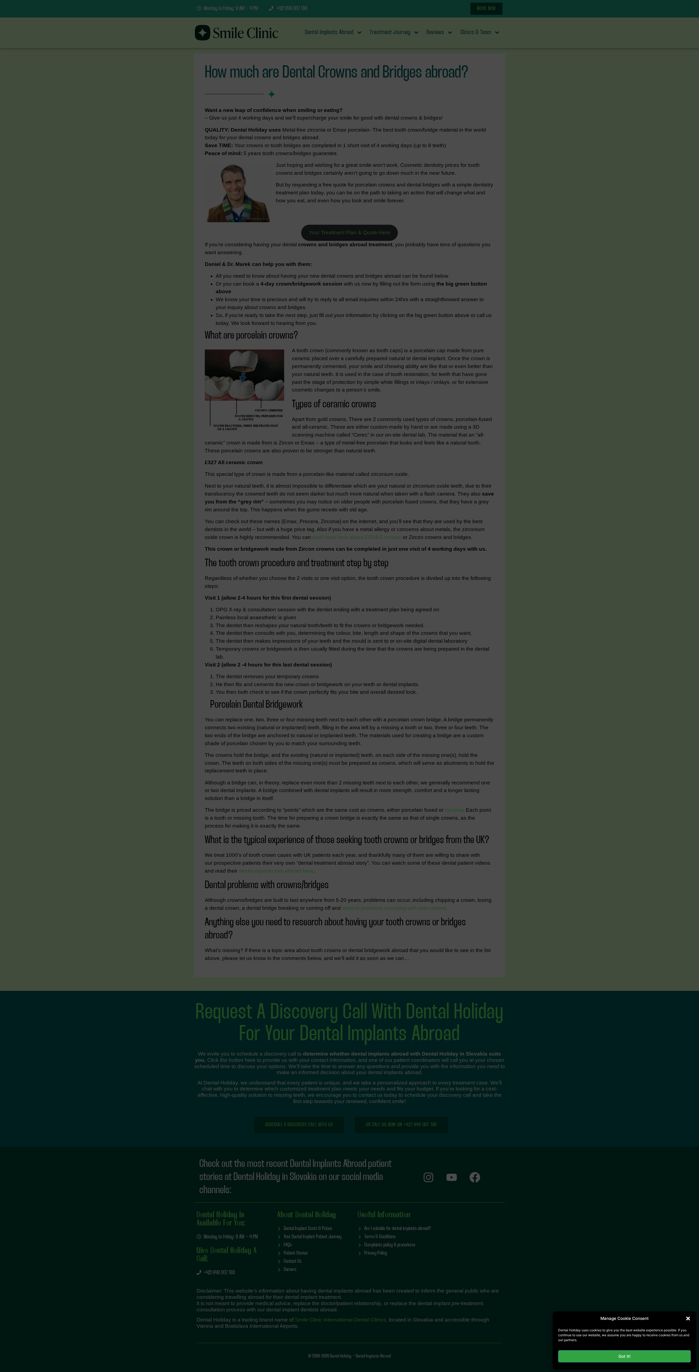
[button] (688, 1318)
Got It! (624, 1356)
